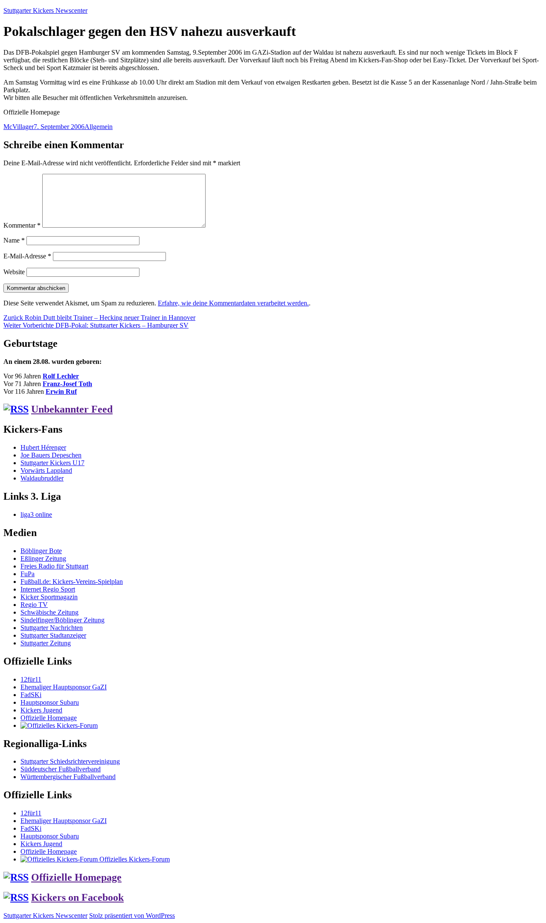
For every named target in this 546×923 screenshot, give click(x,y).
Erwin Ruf (61, 391)
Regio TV (34, 604)
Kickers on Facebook (77, 897)
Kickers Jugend (41, 710)
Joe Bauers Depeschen (50, 455)
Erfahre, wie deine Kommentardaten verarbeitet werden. (233, 303)
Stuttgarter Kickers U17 (52, 462)
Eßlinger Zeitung (43, 558)
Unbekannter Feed (72, 409)
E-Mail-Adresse (27, 256)
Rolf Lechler (61, 376)
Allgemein (98, 126)
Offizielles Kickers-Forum (134, 859)
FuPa (27, 573)
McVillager (18, 126)
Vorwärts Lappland (46, 470)
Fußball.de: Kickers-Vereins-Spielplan (71, 581)
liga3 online (36, 514)
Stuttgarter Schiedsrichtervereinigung (70, 761)
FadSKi (30, 694)
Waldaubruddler (42, 478)
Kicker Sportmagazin (49, 597)
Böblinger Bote (41, 550)
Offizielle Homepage (48, 717)
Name (14, 240)
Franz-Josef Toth (67, 383)
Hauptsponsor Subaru (49, 702)
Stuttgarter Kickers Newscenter (45, 10)
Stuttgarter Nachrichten (51, 627)
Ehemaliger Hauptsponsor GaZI (63, 687)
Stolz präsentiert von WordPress (132, 915)
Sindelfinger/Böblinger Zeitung (62, 620)
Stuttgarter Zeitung (45, 643)
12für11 (30, 679)
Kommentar (22, 225)
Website (14, 271)
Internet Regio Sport (47, 589)
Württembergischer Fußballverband (68, 776)
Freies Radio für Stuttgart (54, 566)
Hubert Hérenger (43, 447)
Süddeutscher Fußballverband (60, 769)
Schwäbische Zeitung (49, 612)
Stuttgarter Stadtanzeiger (53, 635)
